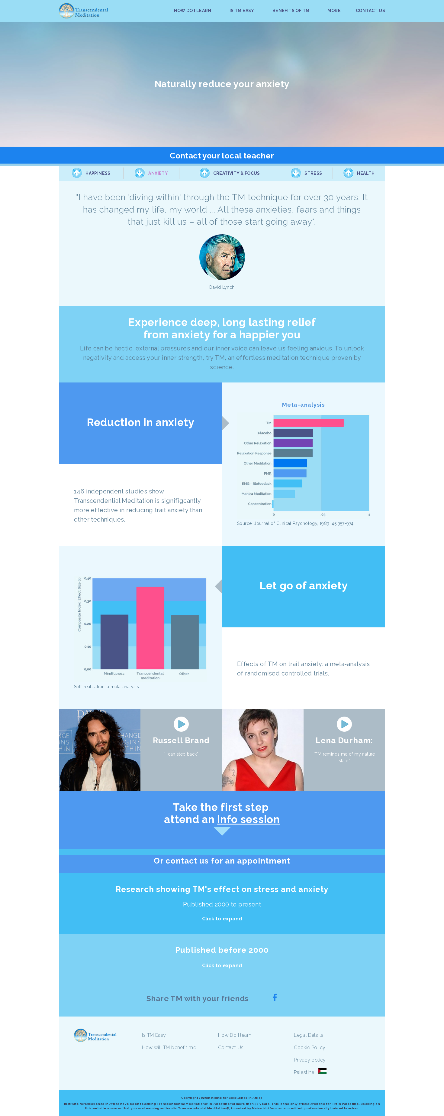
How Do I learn (235, 1035)
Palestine (304, 1072)
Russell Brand (181, 740)
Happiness (98, 173)
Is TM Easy (154, 1035)
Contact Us (231, 1047)
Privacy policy (310, 1060)
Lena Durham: (344, 740)
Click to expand (222, 919)
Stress (313, 173)
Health (366, 173)
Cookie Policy (309, 1047)
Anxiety (158, 173)
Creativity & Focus (236, 173)
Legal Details (308, 1035)
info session (248, 819)
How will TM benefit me (169, 1047)
